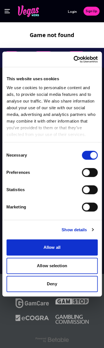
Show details (74, 229)
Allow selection (52, 265)
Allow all (52, 247)
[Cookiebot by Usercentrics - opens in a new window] (74, 59)
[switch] (90, 172)
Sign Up (91, 11)
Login (72, 11)
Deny (52, 283)
